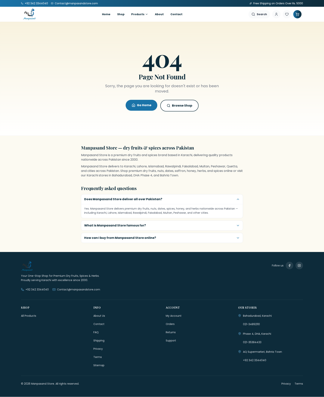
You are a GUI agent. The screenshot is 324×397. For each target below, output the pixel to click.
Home (106, 14)
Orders (170, 324)
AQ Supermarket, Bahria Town (262, 352)
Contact (176, 14)
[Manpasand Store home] (29, 14)
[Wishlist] (287, 14)
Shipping (98, 340)
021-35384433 (252, 342)
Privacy (98, 349)
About (159, 14)
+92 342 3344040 (37, 289)
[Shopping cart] (297, 14)
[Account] (276, 14)
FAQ (96, 332)
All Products (28, 316)
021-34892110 (251, 324)
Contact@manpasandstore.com (78, 289)
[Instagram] (299, 265)
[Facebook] (289, 265)
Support (171, 340)
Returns (171, 332)
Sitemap (98, 365)
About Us (99, 316)
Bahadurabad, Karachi (257, 316)
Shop (120, 14)
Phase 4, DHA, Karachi (257, 334)
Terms (97, 357)
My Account (174, 316)
